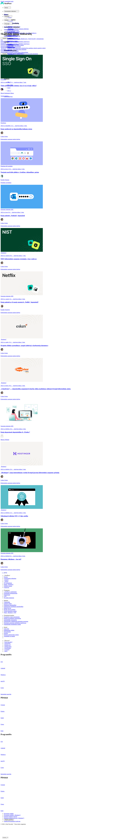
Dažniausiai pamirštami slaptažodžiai (13, 606)
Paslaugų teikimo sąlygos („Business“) (14, 818)
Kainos (6, 14)
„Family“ (6, 580)
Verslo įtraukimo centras (10, 611)
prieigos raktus (8, 603)
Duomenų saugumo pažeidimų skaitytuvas (15, 623)
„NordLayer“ (7, 645)
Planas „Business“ (9, 584)
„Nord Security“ (8, 642)
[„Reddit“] (1, 832)
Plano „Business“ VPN (10, 612)
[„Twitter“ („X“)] (1, 827)
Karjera (6, 633)
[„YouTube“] (1, 830)
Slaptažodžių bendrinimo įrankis (12, 624)
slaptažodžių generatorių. (10, 620)
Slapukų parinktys (9, 819)
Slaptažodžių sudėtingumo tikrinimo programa (16, 621)
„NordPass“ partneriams (10, 591)
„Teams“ (6, 581)
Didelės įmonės (8, 586)
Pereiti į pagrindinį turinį (7, 1)
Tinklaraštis (7, 602)
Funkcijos (6, 587)
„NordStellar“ (7, 648)
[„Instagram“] (1, 834)
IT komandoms (8, 583)
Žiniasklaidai (7, 631)
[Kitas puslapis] (7, 572)
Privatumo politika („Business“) (12, 815)
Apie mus (6, 628)
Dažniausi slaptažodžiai (10, 605)
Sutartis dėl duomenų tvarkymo (12, 821)
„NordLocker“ (8, 646)
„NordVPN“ (7, 643)
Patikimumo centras (9, 630)
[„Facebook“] (1, 829)
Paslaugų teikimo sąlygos (10, 816)
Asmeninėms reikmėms (10, 578)
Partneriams (7, 594)
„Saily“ (6, 651)
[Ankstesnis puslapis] (1, 572)
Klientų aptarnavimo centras (11, 634)
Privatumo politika (9, 813)
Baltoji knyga (7, 608)
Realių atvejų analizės (9, 609)
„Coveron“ (7, 649)
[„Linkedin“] (1, 835)
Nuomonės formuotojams (10, 593)
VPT (5, 596)
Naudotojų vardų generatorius (12, 617)
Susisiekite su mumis (9, 636)
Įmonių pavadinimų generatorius (12, 618)
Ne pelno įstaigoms (9, 597)
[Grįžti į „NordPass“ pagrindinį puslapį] (6, 4)
